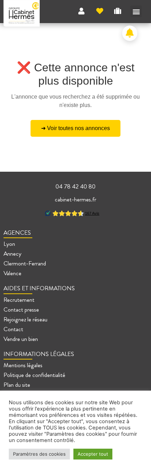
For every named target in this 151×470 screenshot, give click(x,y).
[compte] (81, 11)
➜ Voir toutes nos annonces (75, 128)
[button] (136, 11)
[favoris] (99, 11)
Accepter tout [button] (93, 454)
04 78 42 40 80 (75, 186)
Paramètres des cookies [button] (39, 454)
